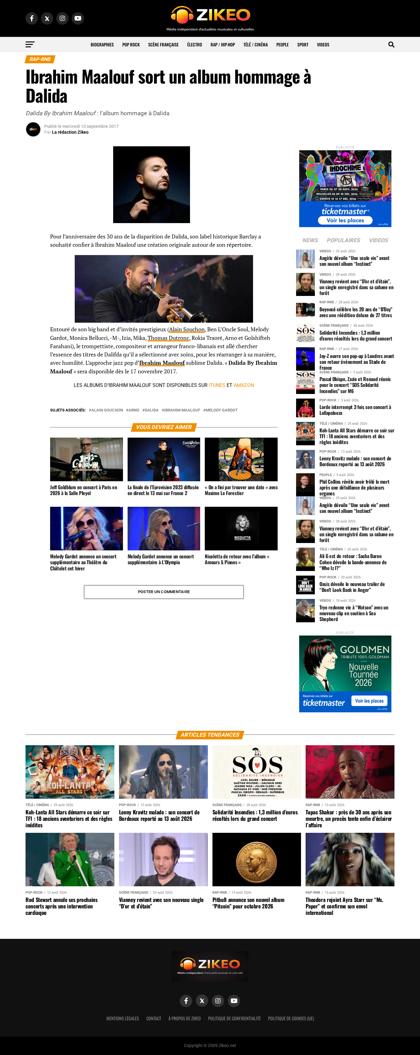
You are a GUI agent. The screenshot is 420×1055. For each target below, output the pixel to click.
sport (302, 44)
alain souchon (107, 410)
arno (134, 410)
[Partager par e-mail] (33, 283)
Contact (153, 1018)
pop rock (131, 44)
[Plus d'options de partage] (33, 297)
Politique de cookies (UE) (291, 1018)
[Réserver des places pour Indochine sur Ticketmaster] (345, 186)
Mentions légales (122, 1018)
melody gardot (222, 410)
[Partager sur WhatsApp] (33, 253)
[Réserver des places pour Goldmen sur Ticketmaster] (345, 672)
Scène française (163, 44)
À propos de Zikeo (184, 1018)
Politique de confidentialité (234, 1018)
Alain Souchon (187, 329)
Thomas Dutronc (168, 337)
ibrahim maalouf (182, 410)
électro (194, 44)
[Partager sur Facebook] (33, 238)
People (282, 44)
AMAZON (244, 385)
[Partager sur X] (33, 268)
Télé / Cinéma (256, 44)
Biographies (102, 44)
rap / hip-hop (223, 44)
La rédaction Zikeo (70, 132)
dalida (152, 410)
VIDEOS (323, 44)
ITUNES (217, 385)
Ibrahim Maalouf (162, 362)
